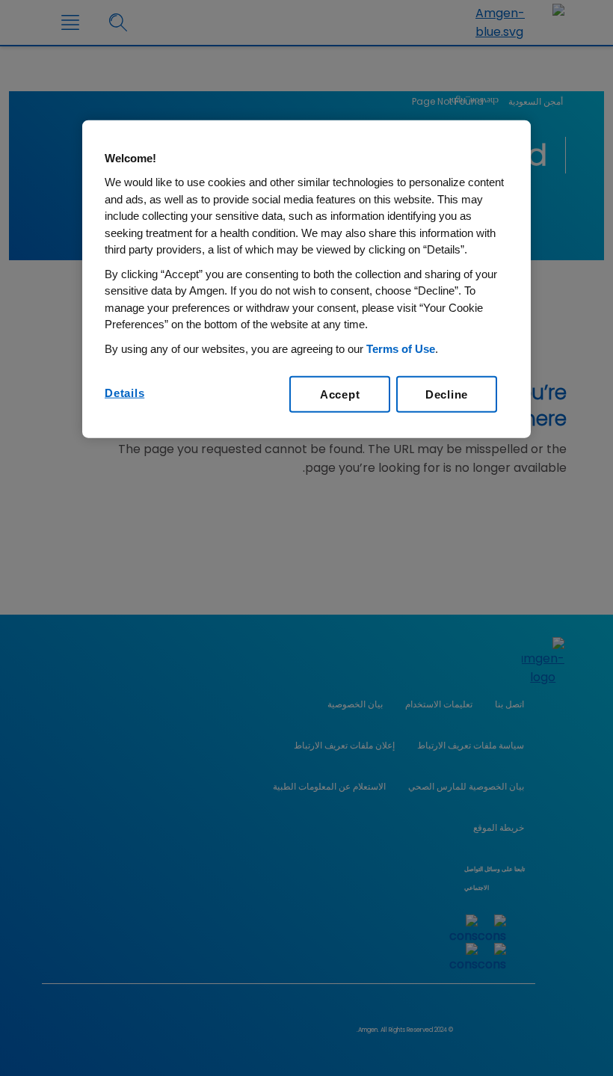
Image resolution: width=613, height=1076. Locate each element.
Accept (340, 394)
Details (124, 393)
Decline (446, 394)
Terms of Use (400, 348)
